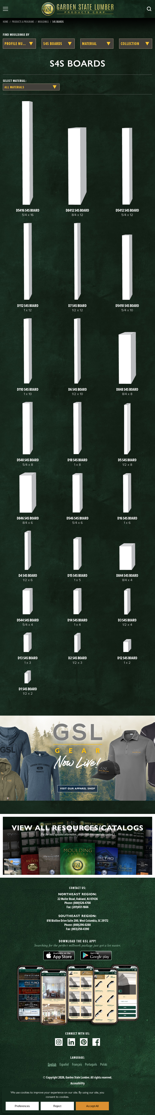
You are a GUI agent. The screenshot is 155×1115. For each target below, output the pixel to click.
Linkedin (71, 1042)
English (52, 1064)
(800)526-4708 (82, 902)
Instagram (59, 1042)
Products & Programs (23, 21)
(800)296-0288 (82, 924)
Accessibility (78, 1083)
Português (91, 1064)
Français (77, 1064)
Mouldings (43, 21)
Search (149, 9)
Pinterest (84, 1042)
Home (5, 21)
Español (64, 1064)
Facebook (96, 1042)
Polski (103, 1064)
